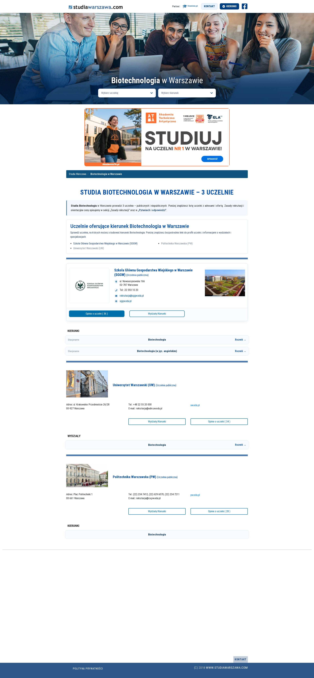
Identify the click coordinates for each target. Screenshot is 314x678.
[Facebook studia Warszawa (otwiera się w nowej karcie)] (244, 6)
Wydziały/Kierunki (157, 313)
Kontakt (209, 6)
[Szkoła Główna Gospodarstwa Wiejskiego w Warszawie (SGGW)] (89, 285)
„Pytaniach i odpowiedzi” (152, 210)
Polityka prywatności (88, 668)
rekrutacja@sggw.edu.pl (132, 295)
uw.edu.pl (195, 405)
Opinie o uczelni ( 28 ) (219, 511)
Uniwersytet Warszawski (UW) (88, 248)
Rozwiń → (240, 339)
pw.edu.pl (195, 495)
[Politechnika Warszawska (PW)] (87, 475)
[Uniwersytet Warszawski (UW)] (87, 383)
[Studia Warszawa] (95, 6)
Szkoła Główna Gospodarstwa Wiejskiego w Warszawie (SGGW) (105, 243)
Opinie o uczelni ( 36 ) (97, 313)
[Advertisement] (157, 52)
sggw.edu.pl (125, 301)
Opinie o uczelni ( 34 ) (219, 421)
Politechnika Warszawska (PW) (177, 243)
